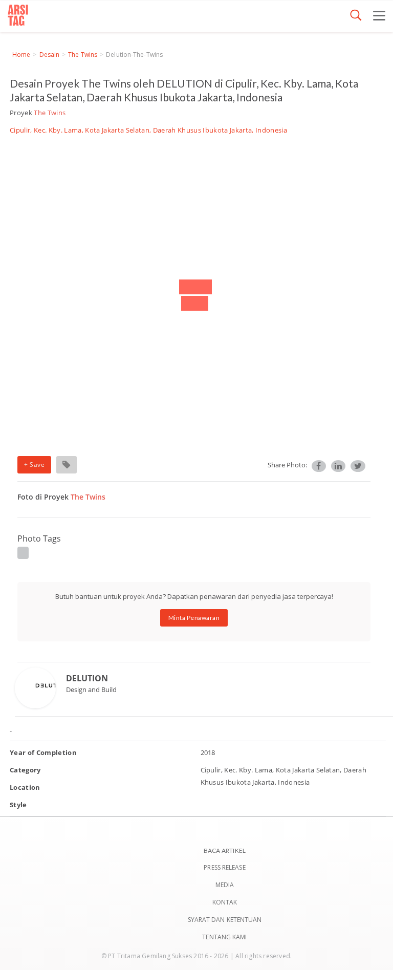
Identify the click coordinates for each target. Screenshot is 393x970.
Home (21, 54)
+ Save (34, 464)
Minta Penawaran (194, 617)
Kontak (224, 902)
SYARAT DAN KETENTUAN (225, 919)
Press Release (224, 867)
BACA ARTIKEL (225, 850)
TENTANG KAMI (224, 937)
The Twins (82, 54)
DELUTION (87, 678)
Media (224, 884)
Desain (49, 54)
